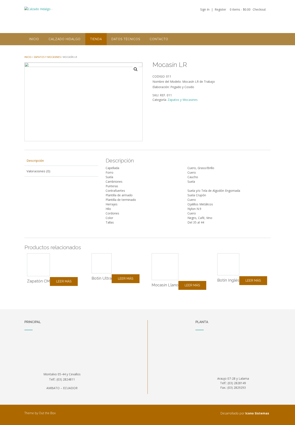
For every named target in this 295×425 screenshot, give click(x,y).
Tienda (96, 39)
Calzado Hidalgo (65, 39)
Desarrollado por (244, 413)
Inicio (34, 39)
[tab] (61, 160)
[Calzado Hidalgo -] (59, 17)
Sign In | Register (213, 9)
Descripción (35, 160)
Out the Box (47, 413)
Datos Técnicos (125, 39)
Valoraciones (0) (38, 171)
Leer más (63, 281)
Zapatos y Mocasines (47, 57)
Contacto (159, 39)
